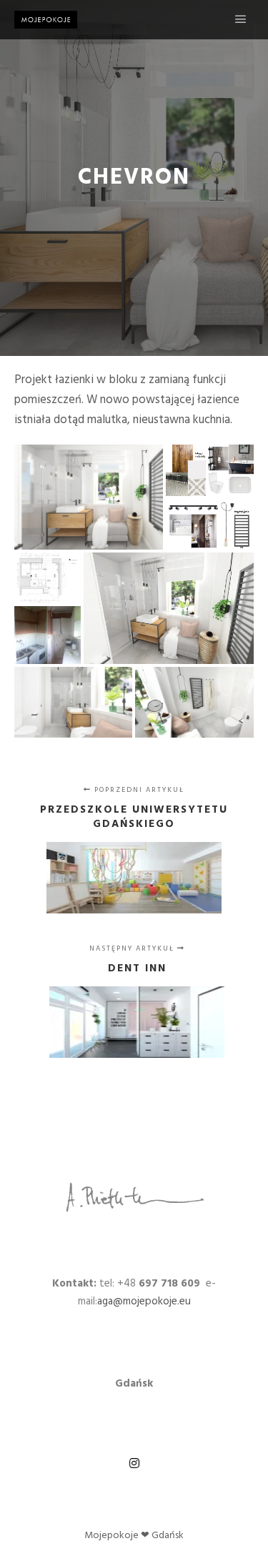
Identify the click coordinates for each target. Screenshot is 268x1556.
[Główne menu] (241, 19)
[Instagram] (134, 1463)
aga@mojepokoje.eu (144, 1301)
